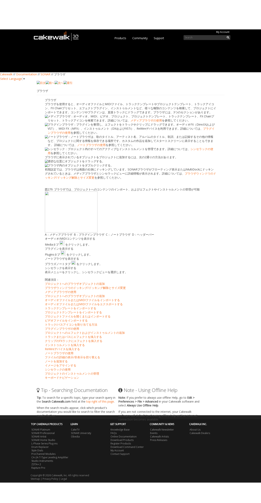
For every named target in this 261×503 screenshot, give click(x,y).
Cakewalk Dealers (200, 433)
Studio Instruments (42, 461)
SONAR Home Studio (43, 440)
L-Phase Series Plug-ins (44, 443)
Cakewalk (6, 74)
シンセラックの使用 (58, 369)
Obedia (75, 436)
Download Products (122, 440)
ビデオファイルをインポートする (66, 320)
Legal (64, 479)
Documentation (26, 74)
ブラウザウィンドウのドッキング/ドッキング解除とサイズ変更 (85, 288)
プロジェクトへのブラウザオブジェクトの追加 (75, 284)
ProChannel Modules (43, 454)
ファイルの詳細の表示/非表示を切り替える (72, 357)
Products (120, 38)
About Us (195, 429)
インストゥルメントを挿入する (65, 345)
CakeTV (75, 429)
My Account (222, 32)
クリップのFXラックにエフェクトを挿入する (73, 341)
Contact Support (120, 454)
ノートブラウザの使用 (91, 145)
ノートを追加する (56, 361)
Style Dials (37, 450)
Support (159, 38)
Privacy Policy (50, 479)
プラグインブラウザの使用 (62, 329)
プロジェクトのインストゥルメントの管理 (72, 373)
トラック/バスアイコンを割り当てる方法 (71, 324)
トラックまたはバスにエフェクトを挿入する (73, 337)
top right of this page (100, 401)
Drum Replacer (40, 447)
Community (140, 38)
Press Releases (158, 440)
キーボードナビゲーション (62, 377)
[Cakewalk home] (58, 35)
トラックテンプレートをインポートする (70, 308)
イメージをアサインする (60, 365)
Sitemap (35, 479)
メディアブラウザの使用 (146, 120)
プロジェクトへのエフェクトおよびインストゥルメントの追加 (85, 333)
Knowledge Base (120, 429)
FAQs (114, 433)
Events (153, 433)
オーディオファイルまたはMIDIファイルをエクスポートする (84, 304)
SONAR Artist (38, 436)
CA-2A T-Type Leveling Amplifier (49, 457)
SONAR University (81, 433)
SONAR (45, 74)
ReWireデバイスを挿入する (62, 349)
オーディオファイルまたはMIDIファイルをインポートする (82, 300)
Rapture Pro (38, 468)
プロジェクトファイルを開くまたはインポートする (78, 316)
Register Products (121, 443)
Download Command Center (127, 447)
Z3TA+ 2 (36, 464)
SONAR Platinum (40, 429)
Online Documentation (124, 436)
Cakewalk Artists (159, 436)
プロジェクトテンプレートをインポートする (73, 312)
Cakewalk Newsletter (162, 429)
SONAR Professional (43, 433)
